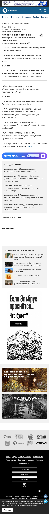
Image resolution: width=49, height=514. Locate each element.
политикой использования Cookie (26, 505)
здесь (29, 146)
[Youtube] (22, 222)
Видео (14, 457)
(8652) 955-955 (31, 499)
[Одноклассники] (13, 222)
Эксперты (39, 460)
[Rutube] (27, 222)
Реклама (44, 17)
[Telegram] (8, 222)
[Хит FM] (30, 443)
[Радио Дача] (7, 443)
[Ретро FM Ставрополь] (30, 437)
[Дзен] (32, 222)
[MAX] (18, 222)
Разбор (36, 17)
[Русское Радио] (19, 437)
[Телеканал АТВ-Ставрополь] (7, 437)
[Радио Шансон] (41, 437)
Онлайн (45, 10)
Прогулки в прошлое (26, 460)
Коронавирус (24, 463)
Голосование (38, 457)
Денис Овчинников (14, 31)
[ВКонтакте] (4, 222)
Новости (5, 17)
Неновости (15, 17)
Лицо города (11, 460)
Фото (8, 457)
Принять (7, 510)
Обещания (26, 17)
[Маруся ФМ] (41, 443)
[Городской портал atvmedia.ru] (19, 443)
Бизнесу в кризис (24, 457)
